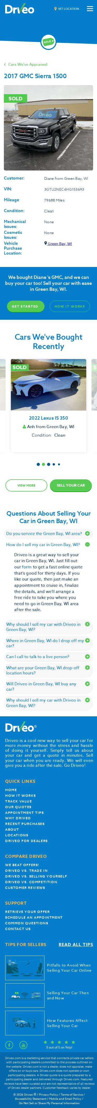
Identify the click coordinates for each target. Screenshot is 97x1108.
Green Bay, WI (59, 243)
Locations (16, 835)
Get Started (25, 306)
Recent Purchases (25, 823)
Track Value (18, 801)
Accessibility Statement (30, 1099)
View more (26, 485)
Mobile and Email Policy (65, 1099)
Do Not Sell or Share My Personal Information (49, 1103)
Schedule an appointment (34, 917)
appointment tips (24, 812)
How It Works (70, 306)
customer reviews (25, 887)
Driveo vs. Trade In (26, 870)
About (12, 829)
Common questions (26, 923)
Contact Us (18, 928)
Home (11, 789)
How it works (20, 795)
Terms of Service (72, 1094)
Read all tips (76, 945)
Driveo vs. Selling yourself (36, 876)
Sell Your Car (71, 485)
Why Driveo (18, 818)
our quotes (18, 807)
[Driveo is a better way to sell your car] (19, 8)
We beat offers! (22, 864)
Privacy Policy (48, 1094)
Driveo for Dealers (26, 840)
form (27, 567)
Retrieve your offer (27, 911)
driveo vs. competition (31, 882)
